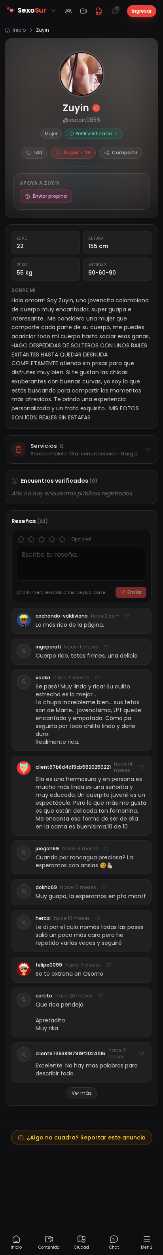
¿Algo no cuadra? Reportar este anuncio (86, 1137)
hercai (43, 918)
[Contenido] (83, 11)
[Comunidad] (68, 11)
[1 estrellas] (21, 539)
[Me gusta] (127, 616)
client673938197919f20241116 (70, 1053)
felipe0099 (49, 965)
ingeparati (48, 647)
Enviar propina (50, 196)
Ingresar (142, 11)
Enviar (134, 592)
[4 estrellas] (51, 539)
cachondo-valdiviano (62, 616)
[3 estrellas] (41, 539)
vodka (43, 678)
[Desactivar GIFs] (99, 11)
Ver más (82, 1093)
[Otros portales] (53, 10)
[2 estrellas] (31, 539)
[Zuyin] (81, 74)
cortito (44, 996)
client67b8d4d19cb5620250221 (73, 767)
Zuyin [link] (42, 30)
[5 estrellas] (62, 539)
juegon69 (47, 849)
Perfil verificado (94, 133)
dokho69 (46, 887)
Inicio (19, 30)
